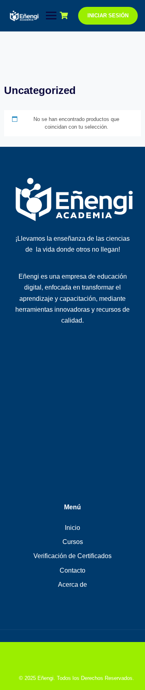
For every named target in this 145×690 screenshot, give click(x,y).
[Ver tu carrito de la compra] (65, 15)
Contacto (72, 570)
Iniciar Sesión (107, 16)
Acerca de (72, 584)
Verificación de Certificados (72, 555)
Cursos (72, 541)
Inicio (72, 527)
